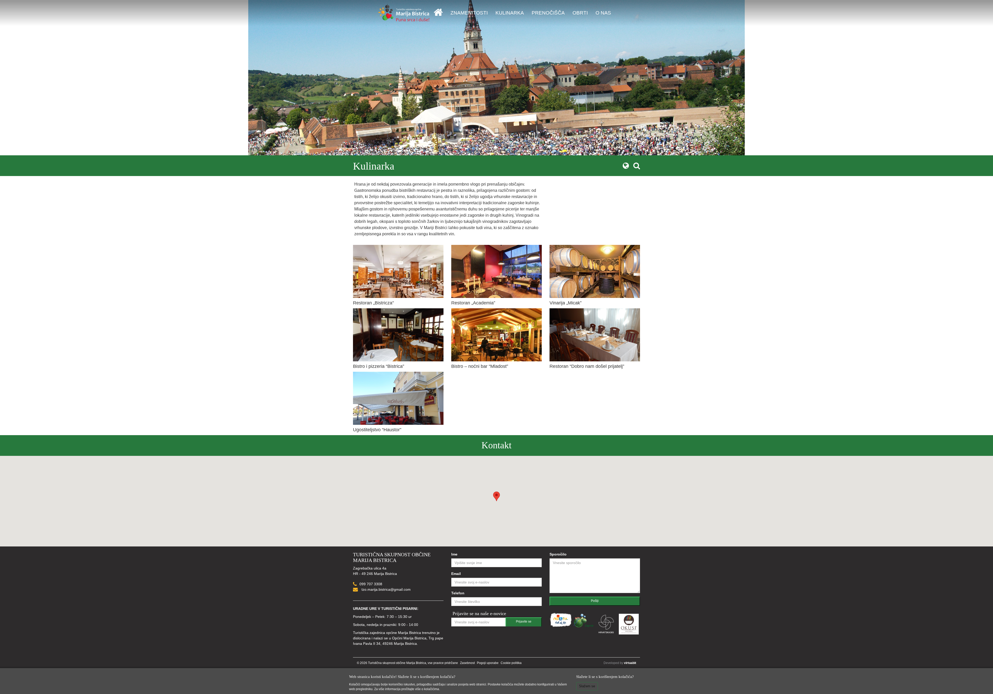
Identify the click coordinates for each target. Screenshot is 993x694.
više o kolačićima (427, 689)
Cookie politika (511, 663)
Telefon (457, 593)
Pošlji (595, 601)
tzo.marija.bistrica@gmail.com (385, 589)
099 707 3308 (370, 584)
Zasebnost (467, 663)
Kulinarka (509, 13)
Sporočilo (558, 554)
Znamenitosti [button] (469, 13)
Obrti (580, 13)
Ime (454, 554)
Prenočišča (548, 13)
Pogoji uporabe (488, 663)
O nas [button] (603, 13)
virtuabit (630, 663)
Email (456, 574)
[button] (496, 496)
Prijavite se (523, 621)
